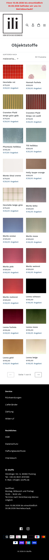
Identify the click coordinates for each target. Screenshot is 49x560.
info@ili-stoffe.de (21, 480)
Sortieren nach (10, 54)
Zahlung (9, 411)
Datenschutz (11, 444)
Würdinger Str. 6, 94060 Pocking (20, 474)
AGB (7, 437)
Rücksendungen (13, 397)
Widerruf (9, 418)
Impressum (11, 458)
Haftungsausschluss (15, 451)
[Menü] (44, 25)
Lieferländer (11, 404)
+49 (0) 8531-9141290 (19, 477)
